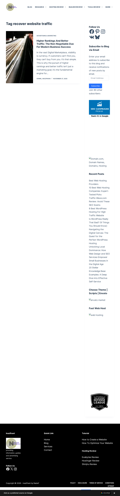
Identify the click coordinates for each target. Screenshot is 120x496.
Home (47, 439)
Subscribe (95, 86)
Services (48, 446)
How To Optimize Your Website (97, 443)
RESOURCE (39, 7)
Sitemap (111, 486)
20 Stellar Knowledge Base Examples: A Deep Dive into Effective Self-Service (98, 274)
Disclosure (82, 483)
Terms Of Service (96, 483)
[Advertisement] (104, 136)
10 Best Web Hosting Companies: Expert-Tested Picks (99, 191)
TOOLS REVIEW (94, 7)
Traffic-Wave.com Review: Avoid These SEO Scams (99, 201)
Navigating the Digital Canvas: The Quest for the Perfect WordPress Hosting (98, 236)
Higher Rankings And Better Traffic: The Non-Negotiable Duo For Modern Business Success (55, 43)
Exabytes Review (90, 457)
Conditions (109, 483)
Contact (48, 450)
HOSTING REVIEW (56, 7)
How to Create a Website (94, 439)
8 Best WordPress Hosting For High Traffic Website (98, 212)
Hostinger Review (90, 460)
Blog (30, 7)
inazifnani (27, 483)
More (107, 7)
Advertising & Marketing (46, 36)
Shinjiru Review (89, 464)
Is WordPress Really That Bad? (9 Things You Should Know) (99, 222)
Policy (73, 483)
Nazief (36, 483)
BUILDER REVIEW (76, 7)
